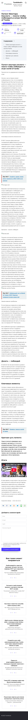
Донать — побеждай (12, 51)
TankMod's (17, 2)
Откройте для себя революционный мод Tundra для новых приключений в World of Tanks (14, 643)
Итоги (7, 58)
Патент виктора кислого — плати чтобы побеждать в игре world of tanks (13, 46)
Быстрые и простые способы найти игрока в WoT (14, 604)
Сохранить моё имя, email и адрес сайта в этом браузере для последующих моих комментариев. (14, 544)
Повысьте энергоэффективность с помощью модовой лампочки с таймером (14, 663)
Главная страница (6, 10)
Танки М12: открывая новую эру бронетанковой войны (14, 681)
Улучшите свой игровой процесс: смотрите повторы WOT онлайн (14, 587)
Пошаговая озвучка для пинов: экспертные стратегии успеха (14, 697)
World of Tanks (7, 23)
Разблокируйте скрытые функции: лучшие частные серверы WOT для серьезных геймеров (14, 568)
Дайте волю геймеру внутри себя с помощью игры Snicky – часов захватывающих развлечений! (14, 623)
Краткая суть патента (12, 55)
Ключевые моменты (12, 53)
